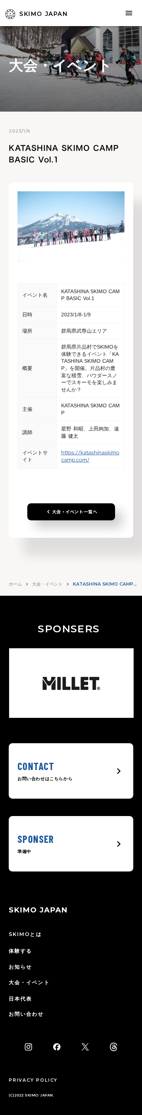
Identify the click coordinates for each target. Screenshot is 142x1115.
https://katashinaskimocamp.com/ (90, 456)
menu (129, 13)
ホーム (15, 584)
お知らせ (20, 967)
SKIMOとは (25, 934)
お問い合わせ (26, 1014)
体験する (20, 951)
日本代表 (20, 998)
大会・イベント (47, 584)
